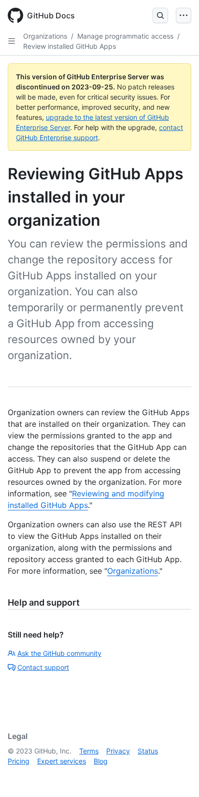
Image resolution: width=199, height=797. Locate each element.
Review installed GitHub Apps (69, 46)
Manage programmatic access (125, 36)
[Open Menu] (183, 15)
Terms (89, 751)
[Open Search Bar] (160, 15)
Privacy (118, 751)
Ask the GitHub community (59, 653)
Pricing (18, 761)
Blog (101, 761)
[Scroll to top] (177, 775)
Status (148, 751)
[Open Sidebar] (11, 41)
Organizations (45, 36)
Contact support (43, 667)
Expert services (61, 761)
